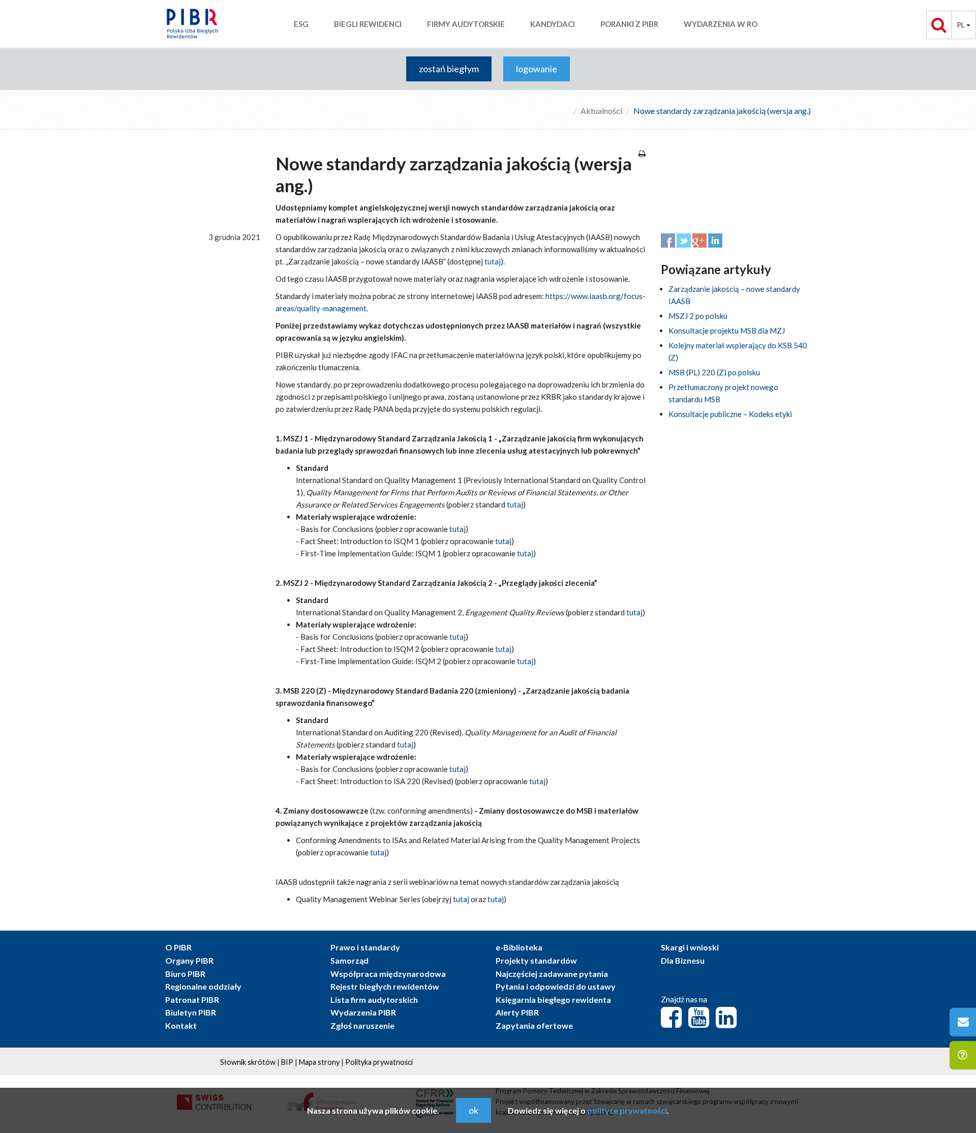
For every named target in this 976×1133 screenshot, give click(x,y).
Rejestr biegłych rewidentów (384, 986)
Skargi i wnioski (690, 947)
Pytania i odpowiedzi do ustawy (556, 986)
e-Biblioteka (519, 947)
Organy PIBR (189, 960)
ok (473, 1110)
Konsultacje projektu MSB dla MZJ (726, 330)
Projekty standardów (536, 960)
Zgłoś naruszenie (362, 1025)
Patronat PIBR (192, 999)
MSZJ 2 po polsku (697, 315)
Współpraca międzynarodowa (388, 973)
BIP (287, 1062)
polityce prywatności (627, 1110)
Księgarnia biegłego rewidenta (553, 999)
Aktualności (601, 110)
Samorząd (349, 960)
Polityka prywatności (379, 1062)
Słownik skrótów (248, 1062)
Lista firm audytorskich (374, 999)
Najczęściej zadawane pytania (552, 973)
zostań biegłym (449, 68)
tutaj (492, 261)
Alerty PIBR (517, 1012)
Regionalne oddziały (203, 986)
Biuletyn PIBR (190, 1012)
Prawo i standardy (365, 947)
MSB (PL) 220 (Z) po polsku (714, 372)
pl (961, 24)
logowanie (536, 68)
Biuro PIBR (185, 973)
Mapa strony (319, 1062)
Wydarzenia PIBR (363, 1012)
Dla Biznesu (683, 960)
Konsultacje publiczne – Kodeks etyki (730, 414)
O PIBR (178, 947)
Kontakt (181, 1025)
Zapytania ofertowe (534, 1025)
